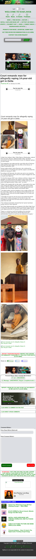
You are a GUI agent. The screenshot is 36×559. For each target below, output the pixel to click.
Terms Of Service (26, 547)
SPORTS (2, 24)
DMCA (13, 546)
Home (8, 17)
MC (8, 83)
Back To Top (31, 465)
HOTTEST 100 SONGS (27, 22)
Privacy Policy (20, 546)
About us (8, 546)
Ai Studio (19, 17)
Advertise (7, 547)
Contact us (27, 546)
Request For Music (16, 547)
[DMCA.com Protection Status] (18, 541)
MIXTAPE (24, 20)
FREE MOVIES (16, 20)
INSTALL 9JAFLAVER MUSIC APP (10, 22)
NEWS (9, 20)
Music (13, 17)
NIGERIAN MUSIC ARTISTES (17, 26)
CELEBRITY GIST (12, 24)
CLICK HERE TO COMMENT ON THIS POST (12, 407)
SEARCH (26, 40)
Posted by (4, 83)
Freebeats (27, 17)
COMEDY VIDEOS (29, 24)
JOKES (20, 24)
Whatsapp (10, 361)
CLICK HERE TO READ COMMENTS (10, 411)
